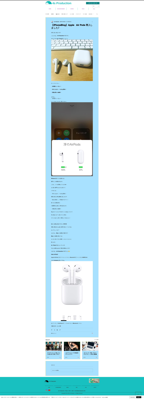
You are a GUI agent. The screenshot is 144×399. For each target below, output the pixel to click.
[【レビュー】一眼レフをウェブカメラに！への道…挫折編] (90, 346)
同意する (138, 397)
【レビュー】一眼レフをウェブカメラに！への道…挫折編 (90, 353)
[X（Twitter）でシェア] (54, 329)
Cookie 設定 (132, 397)
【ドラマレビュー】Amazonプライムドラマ (71, 353)
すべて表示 (96, 339)
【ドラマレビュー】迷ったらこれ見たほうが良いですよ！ (53, 353)
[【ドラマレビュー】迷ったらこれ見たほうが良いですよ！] (54, 346)
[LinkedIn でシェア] (57, 329)
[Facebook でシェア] (51, 329)
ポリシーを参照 (105, 397)
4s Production (62, 3)
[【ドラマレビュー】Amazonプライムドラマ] (72, 346)
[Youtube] (49, 390)
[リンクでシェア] (60, 329)
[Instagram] (46, 390)
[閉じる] (142, 397)
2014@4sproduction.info (79, 390)
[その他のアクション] (92, 21)
